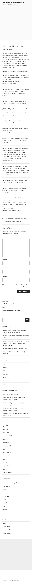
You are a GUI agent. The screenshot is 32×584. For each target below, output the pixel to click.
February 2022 (6, 432)
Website (4, 276)
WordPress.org (6, 533)
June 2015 (5, 439)
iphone (4, 493)
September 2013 (7, 446)
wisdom (18, 221)
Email (4, 268)
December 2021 (7, 436)
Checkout (5, 374)
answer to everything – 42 (9, 483)
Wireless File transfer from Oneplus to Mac (14, 348)
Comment (5, 237)
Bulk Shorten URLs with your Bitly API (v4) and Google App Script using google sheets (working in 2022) (15, 343)
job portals (5, 496)
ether (25, 218)
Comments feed (7, 530)
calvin (7, 221)
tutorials (4, 509)
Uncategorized (6, 513)
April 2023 (5, 426)
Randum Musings (13, 2)
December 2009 (7, 472)
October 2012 (6, 456)
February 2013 (6, 452)
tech (3, 506)
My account (5, 381)
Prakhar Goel (18, 44)
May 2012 (5, 462)
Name (4, 259)
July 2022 (5, 429)
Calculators (5, 367)
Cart (3, 370)
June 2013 (5, 449)
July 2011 (5, 469)
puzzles (4, 499)
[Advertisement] (16, 23)
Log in (4, 523)
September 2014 (7, 442)
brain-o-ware (6, 486)
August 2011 (6, 466)
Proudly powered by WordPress (10, 580)
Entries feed (6, 526)
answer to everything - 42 (14, 218)
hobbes (12, 221)
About (4, 364)
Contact (4, 377)
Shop (3, 384)
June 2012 (5, 459)
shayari (4, 503)
